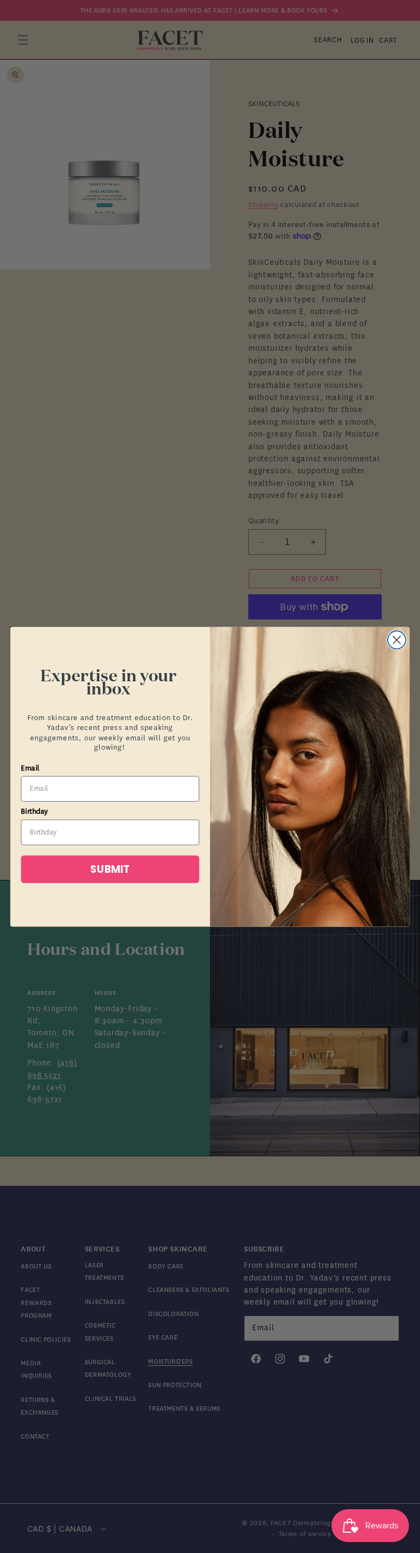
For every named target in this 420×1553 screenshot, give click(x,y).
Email (30, 768)
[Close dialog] (397, 640)
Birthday (34, 811)
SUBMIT (110, 869)
